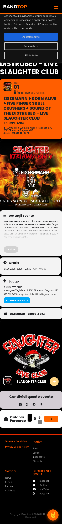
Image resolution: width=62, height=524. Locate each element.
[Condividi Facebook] (20, 404)
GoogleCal (36, 314)
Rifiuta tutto (31, 55)
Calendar (17, 314)
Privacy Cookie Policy (17, 446)
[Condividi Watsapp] (34, 404)
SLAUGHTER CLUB (14, 233)
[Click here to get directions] (51, 419)
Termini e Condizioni (16, 441)
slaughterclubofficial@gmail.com (36, 294)
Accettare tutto (31, 36)
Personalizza (31, 46)
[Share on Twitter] (27, 404)
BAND (15, 6)
